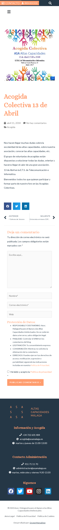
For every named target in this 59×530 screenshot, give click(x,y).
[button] (50, 3)
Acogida (11, 127)
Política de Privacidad (40, 365)
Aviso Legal (10, 516)
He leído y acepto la (29, 373)
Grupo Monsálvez (38, 522)
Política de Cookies (46, 516)
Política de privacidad (41, 371)
